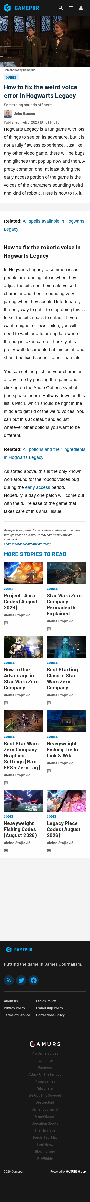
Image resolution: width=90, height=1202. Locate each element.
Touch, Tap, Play (45, 1137)
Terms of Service (17, 1015)
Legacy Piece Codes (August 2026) (64, 829)
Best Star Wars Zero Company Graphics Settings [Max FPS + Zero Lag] (22, 755)
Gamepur (45, 1067)
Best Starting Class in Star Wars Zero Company (62, 678)
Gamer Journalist (45, 1109)
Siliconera (45, 1088)
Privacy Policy (14, 1008)
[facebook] (33, 980)
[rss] (9, 980)
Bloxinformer (45, 1151)
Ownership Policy (49, 1008)
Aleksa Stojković (17, 615)
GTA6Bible (45, 1158)
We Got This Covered (45, 1095)
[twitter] (21, 980)
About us (11, 1001)
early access (37, 487)
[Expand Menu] (71, 8)
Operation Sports (45, 1123)
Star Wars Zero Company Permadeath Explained (64, 604)
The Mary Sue (45, 1130)
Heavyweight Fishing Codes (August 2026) (20, 829)
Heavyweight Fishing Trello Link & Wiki (62, 749)
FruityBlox (45, 1144)
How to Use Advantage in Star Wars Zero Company (21, 678)
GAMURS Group (76, 1171)
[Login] (81, 8)
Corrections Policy (50, 1015)
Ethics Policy (46, 1001)
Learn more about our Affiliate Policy (27, 543)
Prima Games (45, 1081)
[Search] (61, 8)
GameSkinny (45, 1116)
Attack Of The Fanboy (45, 1074)
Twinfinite (45, 1060)
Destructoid (45, 1102)
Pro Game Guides (45, 1053)
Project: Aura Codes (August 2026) (21, 601)
